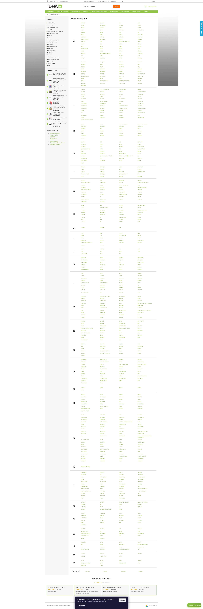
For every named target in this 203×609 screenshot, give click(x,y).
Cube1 (82, 117)
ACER (82, 25)
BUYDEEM (83, 85)
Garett (121, 183)
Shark (101, 429)
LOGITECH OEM (84, 292)
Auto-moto (49, 55)
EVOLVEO (140, 158)
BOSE (101, 78)
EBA (101, 142)
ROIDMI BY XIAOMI (104, 406)
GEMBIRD (83, 187)
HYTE (139, 222)
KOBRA (83, 267)
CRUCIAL (121, 115)
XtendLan (102, 549)
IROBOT (83, 245)
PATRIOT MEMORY (104, 362)
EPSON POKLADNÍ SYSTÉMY (106, 156)
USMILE (120, 509)
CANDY (139, 89)
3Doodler (123, 571)
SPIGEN (120, 451)
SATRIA (139, 422)
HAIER (82, 205)
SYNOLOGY (140, 461)
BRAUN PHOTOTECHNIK (124, 81)
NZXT (120, 340)
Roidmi (83, 406)
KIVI (120, 262)
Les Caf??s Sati (85, 283)
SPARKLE (140, 449)
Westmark (103, 533)
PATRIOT (83, 362)
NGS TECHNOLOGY (85, 333)
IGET (139, 233)
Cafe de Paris (122, 89)
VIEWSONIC (83, 518)
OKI (82, 346)
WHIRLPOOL (121, 533)
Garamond (103, 183)
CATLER (139, 96)
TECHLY (102, 479)
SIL (82, 436)
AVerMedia (102, 58)
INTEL (101, 243)
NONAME (102, 337)
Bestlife (83, 71)
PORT (101, 376)
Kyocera (140, 269)
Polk (139, 373)
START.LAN (121, 454)
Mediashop (103, 301)
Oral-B (139, 348)
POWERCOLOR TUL (142, 376)
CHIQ (120, 227)
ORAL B (120, 348)
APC (82, 46)
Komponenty (50, 44)
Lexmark (121, 285)
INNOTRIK (121, 240)
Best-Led (140, 69)
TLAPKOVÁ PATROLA (142, 489)
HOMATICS (102, 215)
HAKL (101, 205)
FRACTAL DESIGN (85, 174)
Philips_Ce (84, 366)
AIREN (101, 32)
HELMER (121, 208)
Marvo (139, 296)
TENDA (82, 484)
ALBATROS (140, 35)
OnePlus (121, 346)
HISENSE (83, 212)
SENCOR (83, 429)
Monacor (102, 312)
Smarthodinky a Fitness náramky (55, 31)
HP (100, 217)
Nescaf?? (140, 326)
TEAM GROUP (103, 477)
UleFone (83, 507)
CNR (120, 103)
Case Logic (140, 94)
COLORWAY (84, 106)
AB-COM (102, 23)
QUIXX (82, 390)
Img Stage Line (122, 235)
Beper (82, 69)
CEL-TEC (102, 99)
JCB (101, 251)
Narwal (102, 321)
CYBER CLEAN (141, 117)
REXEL (139, 399)
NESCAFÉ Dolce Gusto (124, 328)
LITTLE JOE (102, 290)
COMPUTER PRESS (123, 106)
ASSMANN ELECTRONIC (105, 53)
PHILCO (83, 364)
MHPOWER (102, 305)
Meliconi (121, 301)
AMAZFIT (140, 39)
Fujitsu (121, 176)
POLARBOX (102, 373)
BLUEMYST (121, 76)
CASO (101, 96)
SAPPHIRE (83, 422)
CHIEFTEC (102, 227)
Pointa (83, 373)
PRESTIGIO (140, 378)
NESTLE (139, 328)
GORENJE (140, 194)
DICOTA (120, 131)
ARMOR (120, 51)
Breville (83, 83)
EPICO (139, 153)
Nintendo (83, 335)
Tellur (120, 482)
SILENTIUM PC (103, 436)
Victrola (121, 515)
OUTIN (139, 353)
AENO (101, 30)
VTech (139, 522)
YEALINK (102, 554)
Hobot (83, 215)
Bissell (83, 74)
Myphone (140, 317)
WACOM (102, 529)
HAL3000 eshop (141, 205)
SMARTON (102, 442)
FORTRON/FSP (141, 172)
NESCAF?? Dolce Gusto (87, 328)
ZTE (139, 563)
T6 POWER (83, 472)
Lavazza (140, 276)
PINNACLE (102, 366)
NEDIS (82, 326)
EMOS (120, 151)
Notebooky (50, 25)
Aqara (120, 46)
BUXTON (140, 83)
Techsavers (84, 482)
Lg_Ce (82, 287)
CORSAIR (102, 110)
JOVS (139, 251)
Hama (82, 208)
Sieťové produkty (51, 51)
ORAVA (83, 351)
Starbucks (103, 454)
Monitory (49, 36)
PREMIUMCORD (122, 378)
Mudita (83, 317)
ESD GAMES (84, 158)
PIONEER (121, 366)
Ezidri (139, 160)
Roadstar (121, 404)
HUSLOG (83, 222)
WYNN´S (83, 538)
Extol (120, 160)
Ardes (101, 49)
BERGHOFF (102, 69)
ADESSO (102, 28)
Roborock (140, 404)
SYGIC (120, 461)
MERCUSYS (102, 303)
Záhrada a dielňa (51, 63)
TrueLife (121, 496)
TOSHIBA (121, 491)
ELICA (120, 149)
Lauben (120, 276)
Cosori (121, 110)
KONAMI (139, 267)
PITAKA (139, 366)
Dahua (101, 124)
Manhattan (122, 296)
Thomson (121, 486)
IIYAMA (82, 235)
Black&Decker (85, 76)
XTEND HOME (141, 547)
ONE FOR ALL (103, 346)
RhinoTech (84, 401)
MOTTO (83, 315)
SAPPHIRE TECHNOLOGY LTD (125, 422)
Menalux (83, 303)
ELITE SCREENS (141, 149)
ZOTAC (101, 563)
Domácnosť (50, 61)
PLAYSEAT (140, 369)
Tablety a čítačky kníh (52, 27)
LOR (101, 292)
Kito (101, 262)
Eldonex (121, 146)
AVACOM (121, 56)
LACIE (101, 273)
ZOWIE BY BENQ (122, 563)
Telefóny (49, 29)
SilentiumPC (122, 436)
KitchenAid (84, 262)
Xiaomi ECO (121, 544)
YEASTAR (121, 554)
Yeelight (140, 554)
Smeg (120, 442)
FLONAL (139, 169)
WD (101, 531)
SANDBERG (102, 419)
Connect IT (84, 108)
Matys (83, 298)
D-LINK (82, 124)
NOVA (139, 337)
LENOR (120, 280)
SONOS (120, 447)
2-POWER (105, 571)
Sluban (83, 442)
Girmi (101, 192)
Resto (83, 399)
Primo (120, 381)
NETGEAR (83, 330)
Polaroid (121, 373)
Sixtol (120, 440)
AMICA (139, 42)
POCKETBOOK (122, 371)
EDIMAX (139, 144)
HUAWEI (139, 219)
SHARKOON (121, 429)
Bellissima (121, 67)
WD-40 (120, 531)
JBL (82, 251)
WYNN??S (102, 538)
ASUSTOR (140, 53)
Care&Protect (142, 92)
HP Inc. (139, 217)
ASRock (83, 53)
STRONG (83, 458)
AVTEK (120, 58)
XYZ (138, 549)
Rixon (101, 404)
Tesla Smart (122, 484)
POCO (139, 371)
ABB (120, 23)
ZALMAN (102, 561)
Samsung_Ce (141, 417)
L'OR (82, 273)
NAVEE (82, 323)
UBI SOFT (83, 502)
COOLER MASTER (123, 108)
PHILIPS (102, 364)
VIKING (120, 518)
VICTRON (140, 515)
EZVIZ (82, 163)
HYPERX (120, 222)
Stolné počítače (51, 23)
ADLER (139, 28)
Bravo (139, 81)
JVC (120, 254)
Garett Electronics (143, 183)
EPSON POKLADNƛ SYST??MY (126, 156)
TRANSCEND (122, 493)
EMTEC (139, 151)
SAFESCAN (102, 415)
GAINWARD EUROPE (85, 183)
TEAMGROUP (122, 477)
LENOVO (140, 280)
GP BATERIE (121, 197)
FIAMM (120, 167)
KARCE (101, 258)
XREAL (120, 547)
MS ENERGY (121, 315)
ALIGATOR (140, 37)
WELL (139, 531)
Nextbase (140, 330)
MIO (82, 310)
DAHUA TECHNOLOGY (143, 124)
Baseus (83, 64)
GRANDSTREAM (85, 199)
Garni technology (124, 185)
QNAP (101, 387)
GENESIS (102, 187)
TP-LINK (83, 493)
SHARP (139, 429)
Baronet (140, 62)
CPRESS (102, 113)
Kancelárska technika (52, 42)
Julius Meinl (84, 254)
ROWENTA (140, 408)
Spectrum (84, 451)
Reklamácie (113, 1)
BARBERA (121, 62)
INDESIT (121, 238)
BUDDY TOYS (122, 83)
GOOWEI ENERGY (123, 194)
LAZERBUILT (84, 278)
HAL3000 (121, 205)
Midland (121, 308)
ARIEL (82, 51)
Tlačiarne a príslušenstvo (53, 40)
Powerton (84, 378)
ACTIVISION (102, 25)
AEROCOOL (121, 30)
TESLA (101, 484)
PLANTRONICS (103, 369)
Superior (83, 461)
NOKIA (82, 337)
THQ (139, 486)
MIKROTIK (140, 308)
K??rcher (83, 258)
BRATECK (140, 78)
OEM (139, 344)
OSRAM (83, 353)
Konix (101, 269)
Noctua (121, 335)
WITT (101, 536)
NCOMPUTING (122, 323)
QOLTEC (121, 387)
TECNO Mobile (141, 477)
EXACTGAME (84, 160)
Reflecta (83, 397)
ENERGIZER (102, 153)
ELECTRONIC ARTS (85, 149)
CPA (82, 113)
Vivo (82, 522)
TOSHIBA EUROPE (142, 491)
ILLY (101, 235)
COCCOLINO (140, 103)
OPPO (82, 348)
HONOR (139, 215)
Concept (140, 106)
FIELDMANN (140, 167)
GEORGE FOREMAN (142, 187)
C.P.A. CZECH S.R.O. (104, 89)
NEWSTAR (102, 330)
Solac (101, 444)
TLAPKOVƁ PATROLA (86, 491)
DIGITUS (140, 131)
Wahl (120, 529)
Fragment (102, 174)
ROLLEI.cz (140, 406)
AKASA (101, 35)
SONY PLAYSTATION (104, 449)
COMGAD (102, 106)
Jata (139, 249)
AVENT (82, 58)
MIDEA (82, 308)
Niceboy (102, 333)
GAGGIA (139, 180)
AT (82, 56)
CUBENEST (102, 117)
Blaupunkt (103, 76)
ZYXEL (101, 565)
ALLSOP (121, 39)
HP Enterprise (122, 217)
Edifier (101, 144)
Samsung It (122, 417)
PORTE (120, 376)
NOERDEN (140, 335)
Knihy (48, 65)
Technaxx (121, 479)
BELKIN (101, 67)
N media (83, 321)
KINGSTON (140, 260)
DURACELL (121, 135)
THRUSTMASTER (85, 489)
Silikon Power (85, 440)
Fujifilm (102, 176)
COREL (82, 110)
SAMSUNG (102, 417)
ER (138, 156)
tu (105, 601)
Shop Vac (121, 431)
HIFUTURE (102, 210)
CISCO (82, 101)
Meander (83, 301)
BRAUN (82, 81)
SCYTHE (139, 424)
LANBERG (102, 276)
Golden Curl (122, 192)
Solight (102, 447)
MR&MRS (102, 315)
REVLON (121, 399)
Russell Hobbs (85, 411)
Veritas (102, 515)
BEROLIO (121, 69)
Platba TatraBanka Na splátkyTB (57, 143)
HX (100, 222)
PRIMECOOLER (103, 381)
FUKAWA (140, 176)
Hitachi (121, 212)
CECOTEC (83, 99)
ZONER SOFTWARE (85, 563)
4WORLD (141, 571)
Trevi (139, 493)
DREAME (102, 135)
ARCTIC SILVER (84, 49)
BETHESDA (102, 71)
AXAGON (140, 58)
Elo (82, 151)
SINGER (101, 440)
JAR (120, 249)
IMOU (82, 238)
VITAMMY (140, 520)
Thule (101, 489)
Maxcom (102, 298)
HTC (101, 219)
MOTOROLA (140, 312)
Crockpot (84, 115)
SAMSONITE (84, 417)
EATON (83, 142)
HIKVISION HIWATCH (142, 210)
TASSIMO (83, 475)
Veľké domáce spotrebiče (53, 57)
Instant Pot (141, 240)
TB (100, 475)
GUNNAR (140, 199)
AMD (101, 42)
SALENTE (140, 415)
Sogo (82, 444)
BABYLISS (83, 62)
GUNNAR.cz (84, 201)
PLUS (82, 371)
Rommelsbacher (85, 408)
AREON (120, 49)
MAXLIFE (121, 298)
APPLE (101, 46)
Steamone (140, 454)
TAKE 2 (120, 472)
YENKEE (83, 556)
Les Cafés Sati (103, 283)
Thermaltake (84, 486)
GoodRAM (83, 194)
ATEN (101, 56)
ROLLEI (120, 406)
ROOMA (121, 408)
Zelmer (139, 561)
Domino (121, 133)
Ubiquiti (102, 502)
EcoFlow (140, 142)
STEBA (82, 456)
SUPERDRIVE (140, 458)
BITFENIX (102, 74)
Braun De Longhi (104, 81)
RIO (120, 401)
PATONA (140, 359)
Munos (102, 317)
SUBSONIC (102, 458)
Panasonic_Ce (103, 359)
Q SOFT (83, 387)
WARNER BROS (84, 531)
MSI (138, 315)
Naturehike (140, 321)
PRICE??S (83, 381)
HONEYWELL (121, 215)
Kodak (101, 267)
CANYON (102, 92)
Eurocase (121, 158)
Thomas (102, 486)
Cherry (83, 227)
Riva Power (84, 404)
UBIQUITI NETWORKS (143, 502)
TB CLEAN (121, 475)
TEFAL (82, 479)
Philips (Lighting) (123, 364)
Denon (120, 128)
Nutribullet (84, 340)
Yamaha (83, 554)
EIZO (101, 146)
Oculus (121, 344)
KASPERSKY (140, 258)
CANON (83, 92)
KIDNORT (121, 260)
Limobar (121, 287)
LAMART (140, 273)
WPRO (139, 536)
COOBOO (102, 108)
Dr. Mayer (83, 135)
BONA (82, 78)
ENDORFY (83, 153)
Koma (120, 267)
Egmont (83, 146)
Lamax (82, 276)
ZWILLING (83, 565)
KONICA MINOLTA (85, 269)
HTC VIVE (121, 219)
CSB (139, 115)
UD (100, 504)
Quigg (139, 387)
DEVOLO (102, 131)
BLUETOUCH (140, 76)
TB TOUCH (140, 475)
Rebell (139, 394)
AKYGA (120, 35)
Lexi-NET (83, 285)
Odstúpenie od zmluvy (55, 144)
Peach (120, 362)
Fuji (82, 176)
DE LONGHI (102, 126)
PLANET (83, 369)
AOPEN (120, 44)
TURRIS (102, 498)
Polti (82, 376)
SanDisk (121, 419)
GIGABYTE (102, 190)
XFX (82, 544)
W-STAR (83, 529)
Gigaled (121, 190)
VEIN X (139, 513)
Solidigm (83, 447)
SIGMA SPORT (141, 433)
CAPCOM (121, 92)
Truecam (102, 496)
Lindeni (139, 287)
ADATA (139, 25)
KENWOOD (102, 260)
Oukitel (121, 353)
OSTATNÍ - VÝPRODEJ (105, 353)
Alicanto (121, 37)
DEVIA (82, 131)
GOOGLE (102, 194)
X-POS (101, 542)
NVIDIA (101, 340)
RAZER (101, 394)
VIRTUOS (102, 520)
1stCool (87, 571)
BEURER (121, 71)
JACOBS (102, 249)
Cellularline (122, 99)
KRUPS (120, 269)
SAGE (120, 415)
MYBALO (121, 317)
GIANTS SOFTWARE (85, 190)
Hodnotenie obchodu (101, 578)
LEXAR (139, 283)
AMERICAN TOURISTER (124, 42)
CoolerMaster (142, 108)
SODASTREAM (141, 442)
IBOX (101, 233)
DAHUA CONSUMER (123, 124)
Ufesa (120, 504)
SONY (139, 447)
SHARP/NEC (102, 431)
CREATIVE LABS (141, 113)
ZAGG (82, 561)
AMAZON (83, 42)
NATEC (120, 321)
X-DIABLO (83, 542)
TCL (82, 477)
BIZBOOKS (121, 74)
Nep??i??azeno (122, 326)
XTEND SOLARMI (85, 549)
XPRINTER (102, 547)
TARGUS (140, 472)
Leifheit (83, 280)
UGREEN (139, 504)
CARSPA (121, 94)
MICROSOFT (140, 305)
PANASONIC (84, 359)
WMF (120, 536)
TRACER (102, 493)
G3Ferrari (121, 180)
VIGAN (101, 518)
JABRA (82, 249)
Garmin (83, 185)
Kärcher (121, 258)
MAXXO (139, 298)
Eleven (101, 149)
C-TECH (83, 89)
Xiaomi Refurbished (143, 544)
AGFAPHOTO (141, 30)
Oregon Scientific (105, 351)
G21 (101, 180)
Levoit (120, 283)
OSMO (139, 351)
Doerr (101, 133)
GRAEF (139, 197)
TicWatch (121, 489)
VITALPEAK (121, 520)
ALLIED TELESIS (84, 39)
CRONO (102, 115)
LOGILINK (121, 290)
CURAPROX (121, 117)
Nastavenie (81, 605)
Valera (83, 513)
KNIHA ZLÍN (121, 265)
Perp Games (141, 362)
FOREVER (102, 172)
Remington (103, 397)
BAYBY (101, 64)
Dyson (83, 138)
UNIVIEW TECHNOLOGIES (105, 509)
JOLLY (120, 251)
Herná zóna (50, 48)
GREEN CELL (103, 199)
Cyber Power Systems (87, 120)
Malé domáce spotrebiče (53, 59)
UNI (119, 507)
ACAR (139, 23)
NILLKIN (120, 333)
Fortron (121, 172)
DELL (101, 128)
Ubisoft (83, 504)
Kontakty (52, 140)
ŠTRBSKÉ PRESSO (85, 466)
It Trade (102, 245)
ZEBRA (120, 561)
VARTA (120, 513)
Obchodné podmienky (89, 1)
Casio (82, 96)
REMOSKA (121, 397)
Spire (139, 451)
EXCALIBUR (102, 160)
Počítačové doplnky (52, 46)
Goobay (140, 192)
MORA (120, 312)
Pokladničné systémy (52, 33)
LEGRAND (140, 278)
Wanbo (139, 529)
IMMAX (139, 235)
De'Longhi (121, 126)
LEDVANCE (121, 278)
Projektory (49, 38)
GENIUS (120, 187)
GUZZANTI (102, 201)
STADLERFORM (84, 454)
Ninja (139, 333)
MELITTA (140, 301)
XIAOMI (101, 544)
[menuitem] (50, 11)
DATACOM (83, 126)
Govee (82, 197)
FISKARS (102, 169)
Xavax (120, 542)
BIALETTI (140, 71)
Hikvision (121, 210)
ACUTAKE (121, 25)
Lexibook (102, 285)
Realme (121, 394)
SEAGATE (83, 426)
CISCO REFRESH (103, 101)
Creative (121, 113)
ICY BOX (121, 233)
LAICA (120, 273)
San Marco (84, 419)
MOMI (82, 312)
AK (138, 32)
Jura (101, 254)
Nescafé (102, 328)
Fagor (83, 167)
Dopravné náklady (102, 1)
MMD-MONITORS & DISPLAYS (144, 310)
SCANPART (102, 424)
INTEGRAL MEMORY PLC (86, 243)
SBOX (82, 424)
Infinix (139, 238)
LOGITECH (140, 290)
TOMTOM (102, 491)
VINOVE (83, 520)
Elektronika (50, 53)
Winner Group (85, 536)
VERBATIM (83, 515)
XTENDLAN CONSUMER (124, 549)
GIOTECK (83, 192)
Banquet (102, 62)
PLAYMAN (121, 369)
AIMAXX (83, 32)
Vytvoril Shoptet (152, 606)
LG (138, 285)
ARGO (139, 49)
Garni (101, 185)
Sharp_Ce (83, 431)
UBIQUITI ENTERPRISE (124, 502)
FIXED (120, 169)
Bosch (120, 78)
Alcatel (102, 37)
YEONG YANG (103, 556)
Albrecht (83, 37)
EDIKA (120, 144)
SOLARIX (121, 444)
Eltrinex (102, 151)
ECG (120, 142)
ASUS (120, 53)
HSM (82, 219)
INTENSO (140, 243)
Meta (120, 303)
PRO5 (139, 381)
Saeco (83, 415)
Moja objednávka (54, 141)
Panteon (121, 359)
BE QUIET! (121, 64)
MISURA (102, 310)
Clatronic (84, 103)
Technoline (141, 479)
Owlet (83, 355)
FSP (139, 174)
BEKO (139, 64)
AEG (82, 30)
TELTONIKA (140, 482)
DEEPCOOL (140, 126)
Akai (82, 35)
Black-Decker (141, 74)
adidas (120, 28)
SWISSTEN (102, 461)
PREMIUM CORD (103, 378)
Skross (140, 440)
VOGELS (102, 522)
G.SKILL (83, 180)
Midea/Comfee (103, 308)
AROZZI (139, 51)
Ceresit (140, 99)
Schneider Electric (143, 431)
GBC (139, 185)
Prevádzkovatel (53, 138)
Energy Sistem (122, 153)
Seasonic (102, 426)
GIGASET (140, 190)
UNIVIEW (83, 509)
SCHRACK (83, 433)
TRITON (83, 496)
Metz (82, 305)
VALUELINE (102, 513)
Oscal (120, 351)
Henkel (139, 208)
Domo (139, 133)
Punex (101, 383)
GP (100, 197)
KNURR (139, 265)
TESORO (140, 484)
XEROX (139, 542)
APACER (139, 44)
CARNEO (83, 94)
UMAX (101, 507)
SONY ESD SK (84, 449)
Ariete (101, 51)
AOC (101, 44)
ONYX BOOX (140, 346)
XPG (82, 547)
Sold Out (140, 444)
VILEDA (139, 518)
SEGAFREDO (140, 426)
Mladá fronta (122, 310)
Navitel (102, 323)
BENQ (139, 67)
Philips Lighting (142, 364)
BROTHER (102, 83)
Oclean (102, 344)
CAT (120, 96)
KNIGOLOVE (102, 265)
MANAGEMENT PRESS (105, 296)
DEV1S (139, 128)
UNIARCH (140, 507)
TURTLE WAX (122, 498)
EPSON (83, 156)
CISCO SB (121, 101)
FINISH (82, 169)
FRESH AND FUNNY (123, 174)
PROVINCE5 (84, 383)
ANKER (82, 44)
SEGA (120, 426)
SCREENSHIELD (122, 424)
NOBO (101, 335)
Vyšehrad (83, 525)
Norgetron (122, 337)
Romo (101, 408)
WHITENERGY (141, 533)
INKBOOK (83, 240)
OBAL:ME (83, 344)
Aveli (139, 56)
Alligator (102, 39)
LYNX (139, 292)
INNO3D (102, 240)
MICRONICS (121, 305)
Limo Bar (102, 287)
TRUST (139, 496)
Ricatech (102, 401)
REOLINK (140, 397)
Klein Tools (141, 262)
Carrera (102, 94)
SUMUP (120, 458)
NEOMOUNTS (103, 326)
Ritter (139, 401)
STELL (101, 456)
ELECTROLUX (141, 146)
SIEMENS (102, 433)
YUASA (120, 556)
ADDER (82, 28)
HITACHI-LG (140, 212)
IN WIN (101, 238)
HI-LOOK (83, 210)
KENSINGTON (84, 260)
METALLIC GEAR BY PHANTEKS (145, 303)
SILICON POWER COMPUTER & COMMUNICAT (145, 436)
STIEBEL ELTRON (123, 456)
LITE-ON (83, 290)
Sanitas (140, 419)
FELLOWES (102, 167)
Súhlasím (122, 600)
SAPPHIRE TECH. (104, 422)
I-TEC (82, 233)
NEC (139, 323)
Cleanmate (103, 103)
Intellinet (121, 243)
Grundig (121, 199)
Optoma (102, 348)
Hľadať (117, 6)
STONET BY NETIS (142, 456)
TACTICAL (102, 472)
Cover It (140, 110)
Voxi (120, 522)
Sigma (120, 433)
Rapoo (83, 394)
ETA (101, 158)
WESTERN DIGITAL (85, 533)
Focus (83, 172)
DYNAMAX (140, 135)
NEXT (120, 330)
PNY (101, 371)
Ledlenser (102, 278)
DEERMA (83, 128)
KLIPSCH (83, 265)
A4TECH (83, 23)
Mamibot (83, 296)
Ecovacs (83, 144)
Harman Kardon (104, 208)
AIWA (120, 32)
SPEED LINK (102, 451)
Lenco (101, 280)
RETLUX (102, 399)
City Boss (140, 101)
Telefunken (103, 482)
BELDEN (83, 67)
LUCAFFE (121, 292)
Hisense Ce (102, 212)
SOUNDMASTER (122, 449)
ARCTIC (139, 46)
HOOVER (83, 217)
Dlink (82, 133)
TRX (82, 498)
